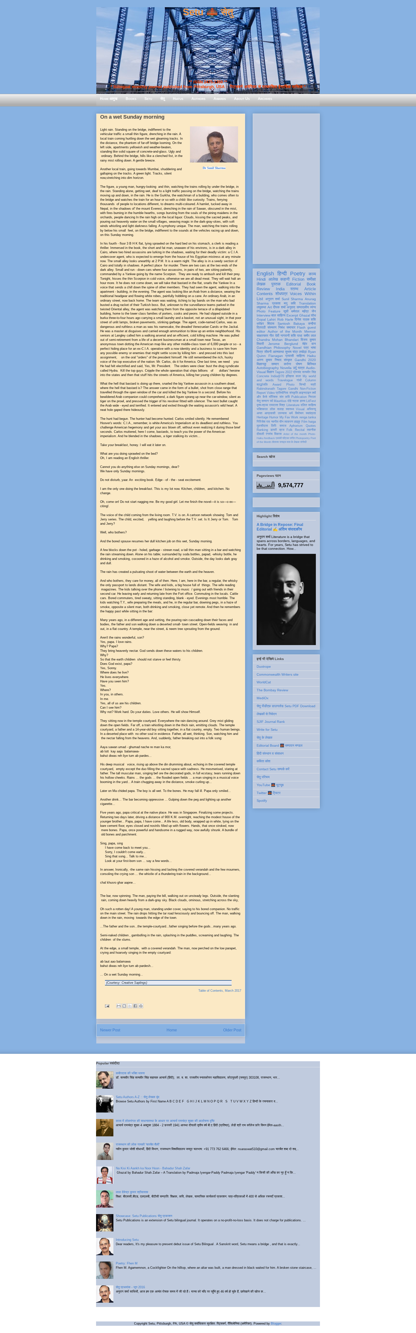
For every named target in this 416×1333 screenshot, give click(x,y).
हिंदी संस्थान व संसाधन (270, 753)
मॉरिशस (273, 397)
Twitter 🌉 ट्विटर (268, 793)
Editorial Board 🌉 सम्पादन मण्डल (279, 745)
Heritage (262, 417)
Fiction (298, 279)
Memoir (310, 331)
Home (172, 1030)
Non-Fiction (308, 388)
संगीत (292, 438)
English (265, 274)
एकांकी (279, 438)
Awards (220, 99)
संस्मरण (272, 327)
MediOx (262, 698)
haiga (312, 421)
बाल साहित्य (278, 315)
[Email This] (118, 1005)
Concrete (263, 376)
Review (263, 289)
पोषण (299, 364)
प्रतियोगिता (282, 393)
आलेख (273, 279)
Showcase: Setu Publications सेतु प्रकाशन (144, 1216)
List (260, 299)
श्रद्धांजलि (262, 384)
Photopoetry (303, 438)
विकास (278, 434)
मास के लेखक (293, 441)
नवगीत (274, 421)
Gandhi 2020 (305, 360)
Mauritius (280, 401)
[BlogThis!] (124, 1005)
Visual (300, 409)
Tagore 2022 (283, 372)
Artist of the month (295, 434)
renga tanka (307, 417)
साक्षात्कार (262, 335)
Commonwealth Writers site (278, 674)
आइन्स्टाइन (305, 393)
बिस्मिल (311, 364)
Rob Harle (285, 319)
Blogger (276, 1323)
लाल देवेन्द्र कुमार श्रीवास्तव (132, 1192)
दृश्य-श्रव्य (262, 405)
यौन (281, 421)
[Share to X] (129, 1005)
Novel (297, 347)
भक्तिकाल (262, 409)
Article (310, 289)
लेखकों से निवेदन (267, 714)
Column (310, 380)
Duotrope (264, 666)
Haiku (311, 356)
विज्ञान (270, 372)
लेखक (261, 284)
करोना (287, 364)
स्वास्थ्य (290, 409)
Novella (286, 368)
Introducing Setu (127, 1240)
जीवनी (268, 352)
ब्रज (281, 430)
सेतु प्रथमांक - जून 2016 (130, 1287)
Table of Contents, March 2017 (219, 990)
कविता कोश (263, 761)
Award (277, 384)
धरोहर (260, 323)
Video (271, 393)
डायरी (273, 430)
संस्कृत (288, 360)
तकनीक (311, 430)
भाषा (313, 347)
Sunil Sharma (292, 299)
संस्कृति (293, 393)
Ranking (262, 430)
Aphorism (296, 425)
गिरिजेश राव (263, 421)
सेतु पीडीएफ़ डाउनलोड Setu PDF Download (286, 706)
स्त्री (313, 384)
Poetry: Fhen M (126, 1263)
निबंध (281, 327)
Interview (263, 315)
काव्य (312, 274)
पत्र (306, 347)
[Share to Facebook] (135, 1005)
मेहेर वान (309, 344)
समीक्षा (311, 279)
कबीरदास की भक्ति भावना (130, 1073)
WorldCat (264, 682)
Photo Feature (268, 311)
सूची (285, 311)
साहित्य (300, 356)
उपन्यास (282, 413)
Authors (198, 99)
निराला (312, 397)
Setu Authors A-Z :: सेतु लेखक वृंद (137, 1097)
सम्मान (275, 364)
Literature (292, 405)
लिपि (273, 425)
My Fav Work (289, 417)
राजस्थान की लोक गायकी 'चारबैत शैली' (138, 1144)
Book (311, 284)
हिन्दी (282, 274)
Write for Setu (267, 729)
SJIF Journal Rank (271, 722)
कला (298, 376)
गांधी (299, 380)
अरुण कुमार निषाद (269, 360)
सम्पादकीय (303, 307)
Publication (299, 397)
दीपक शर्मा (279, 307)
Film (304, 421)
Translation (307, 303)
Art (269, 307)
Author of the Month (285, 331)
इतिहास (290, 376)
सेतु (162, 99)
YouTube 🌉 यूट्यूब (270, 785)
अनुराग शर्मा (272, 299)
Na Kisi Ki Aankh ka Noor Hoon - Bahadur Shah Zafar (153, 1168)
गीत (271, 335)
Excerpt (292, 315)
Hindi (261, 279)
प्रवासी (289, 356)
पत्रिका (285, 438)
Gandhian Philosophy (273, 347)
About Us (242, 99)
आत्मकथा (278, 352)
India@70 (277, 376)
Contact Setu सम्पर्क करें (273, 769)
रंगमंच (269, 434)
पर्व (271, 401)
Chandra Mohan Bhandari (278, 340)
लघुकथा (261, 307)
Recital (300, 430)
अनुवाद (291, 307)
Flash (301, 327)
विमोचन (299, 413)
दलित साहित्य (308, 405)
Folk (289, 430)
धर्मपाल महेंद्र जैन (303, 311)
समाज (283, 425)
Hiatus (178, 99)
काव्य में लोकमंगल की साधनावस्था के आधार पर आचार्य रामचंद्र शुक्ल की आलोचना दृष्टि (165, 1121)
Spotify (262, 800)
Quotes (311, 425)
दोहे (289, 401)
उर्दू (295, 368)
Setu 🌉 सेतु (208, 12)
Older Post (232, 1030)
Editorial (293, 284)
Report (261, 393)
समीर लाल (310, 335)
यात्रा (301, 368)
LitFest (311, 401)
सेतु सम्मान (263, 401)
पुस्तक (276, 284)
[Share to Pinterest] (140, 1005)
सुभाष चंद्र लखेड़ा (296, 352)
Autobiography (268, 368)
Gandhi (293, 388)
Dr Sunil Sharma (214, 168)
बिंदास (270, 323)
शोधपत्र (281, 293)
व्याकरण (288, 421)
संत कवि (285, 397)
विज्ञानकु (261, 364)
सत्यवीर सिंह (309, 372)
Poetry (297, 274)
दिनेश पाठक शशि (305, 319)
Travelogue (285, 380)
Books (131, 99)
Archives (265, 99)
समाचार (290, 327)
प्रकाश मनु (279, 303)
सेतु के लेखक (264, 737)
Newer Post (110, 1030)
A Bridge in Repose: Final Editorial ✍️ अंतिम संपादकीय (280, 526)
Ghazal (304, 315)
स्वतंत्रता (311, 413)
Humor (273, 417)
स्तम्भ (294, 289)
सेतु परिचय (263, 777)
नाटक (295, 401)
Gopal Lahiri (266, 319)
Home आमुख (108, 99)
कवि (293, 303)
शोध (313, 315)
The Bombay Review (272, 690)
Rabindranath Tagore (271, 388)
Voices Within (303, 293)
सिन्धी (302, 384)
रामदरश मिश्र (277, 405)
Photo (290, 384)
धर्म (291, 413)
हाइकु (297, 421)
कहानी (285, 279)
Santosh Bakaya (291, 323)
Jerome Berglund (283, 344)
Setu (148, 99)
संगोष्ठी (303, 441)
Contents (265, 293)
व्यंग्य (313, 307)
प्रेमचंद (297, 372)
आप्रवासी (270, 413)
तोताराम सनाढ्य (279, 441)
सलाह (280, 409)
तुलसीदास (262, 425)
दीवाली (260, 434)
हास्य (302, 401)
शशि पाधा (296, 335)
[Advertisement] (286, 188)
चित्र (260, 352)
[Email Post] (106, 1006)
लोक (272, 409)
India (280, 289)
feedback (269, 438)
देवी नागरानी (282, 335)
